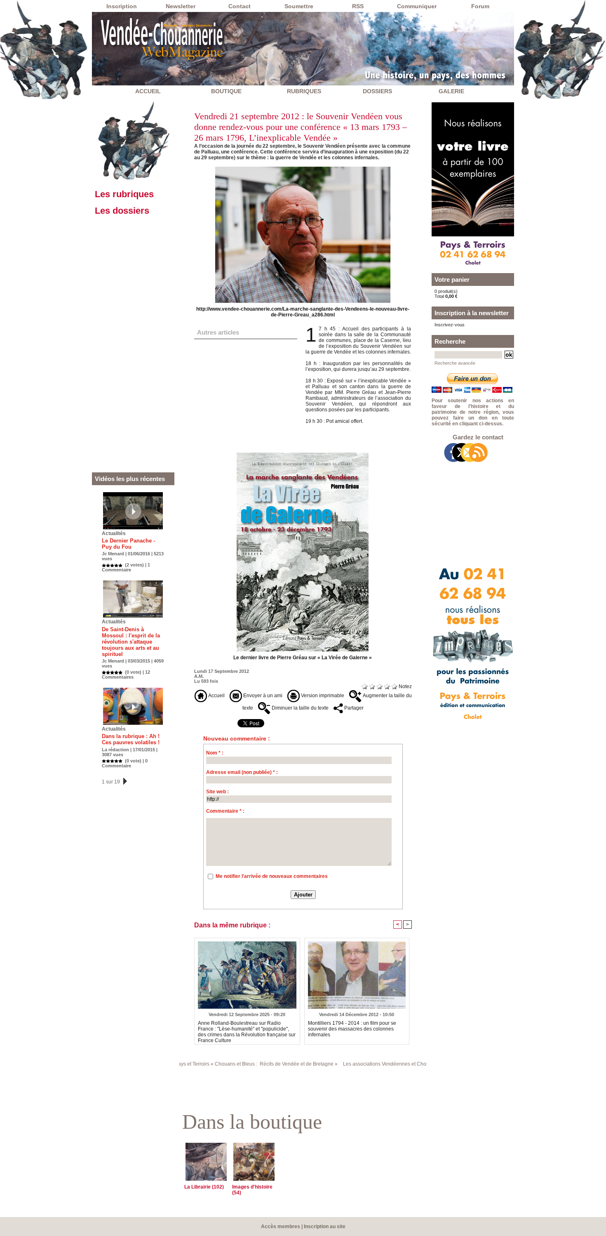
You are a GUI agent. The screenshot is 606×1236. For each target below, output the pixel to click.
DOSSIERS (377, 91)
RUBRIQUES (304, 91)
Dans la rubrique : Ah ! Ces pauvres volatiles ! (131, 739)
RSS (358, 6)
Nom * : (214, 753)
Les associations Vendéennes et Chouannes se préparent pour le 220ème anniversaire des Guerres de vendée (421, 1064)
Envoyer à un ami (262, 695)
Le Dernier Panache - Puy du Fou (128, 544)
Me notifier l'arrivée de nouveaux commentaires (272, 876)
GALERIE (451, 91)
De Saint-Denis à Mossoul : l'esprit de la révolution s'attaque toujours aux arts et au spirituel (131, 641)
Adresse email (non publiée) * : (242, 772)
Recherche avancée (455, 363)
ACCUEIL (148, 91)
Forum (480, 6)
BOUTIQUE (226, 91)
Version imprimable (322, 695)
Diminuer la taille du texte (299, 708)
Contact (239, 6)
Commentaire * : (225, 811)
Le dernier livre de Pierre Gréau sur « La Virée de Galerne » (302, 657)
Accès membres (280, 1226)
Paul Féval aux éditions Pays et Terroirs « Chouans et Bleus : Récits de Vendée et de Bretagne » (182, 1064)
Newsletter (180, 6)
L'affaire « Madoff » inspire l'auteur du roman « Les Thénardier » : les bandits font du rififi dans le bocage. (245, 375)
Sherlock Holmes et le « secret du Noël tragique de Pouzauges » (240, 433)
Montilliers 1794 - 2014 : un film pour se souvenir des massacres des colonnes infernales (352, 1029)
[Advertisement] (133, 345)
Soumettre (298, 6)
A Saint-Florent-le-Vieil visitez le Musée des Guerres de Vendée (238, 397)
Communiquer (417, 6)
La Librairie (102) (204, 1187)
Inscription (121, 6)
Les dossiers (122, 210)
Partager (353, 708)
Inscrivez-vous (450, 324)
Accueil (216, 695)
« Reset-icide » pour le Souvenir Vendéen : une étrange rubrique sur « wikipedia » (244, 351)
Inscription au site (324, 1226)
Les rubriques (124, 194)
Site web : (217, 792)
